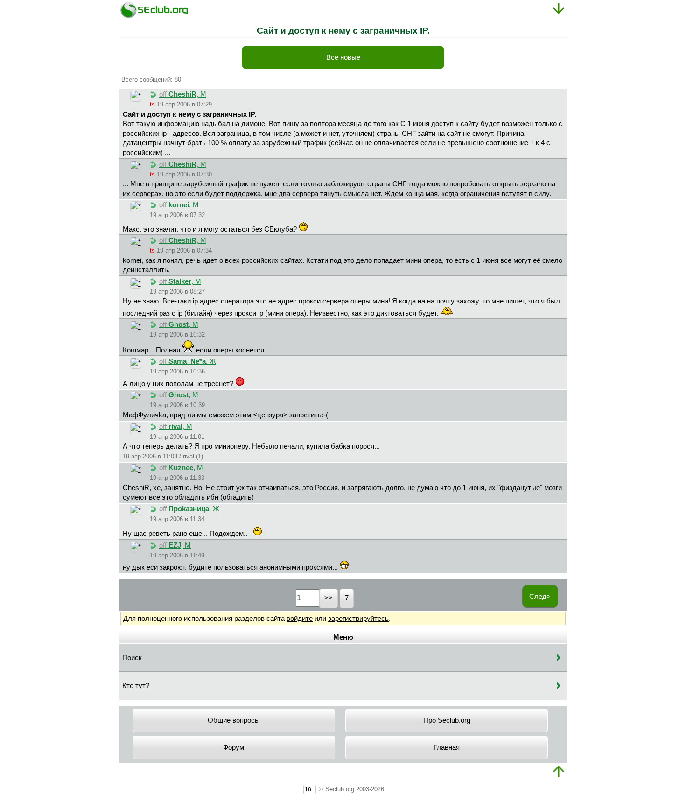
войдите (300, 618)
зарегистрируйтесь (358, 618)
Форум (233, 747)
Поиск (132, 657)
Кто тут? (135, 685)
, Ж (187, 361)
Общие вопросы (234, 720)
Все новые (343, 57)
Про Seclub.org (446, 720)
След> (540, 596)
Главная (447, 747)
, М (182, 94)
